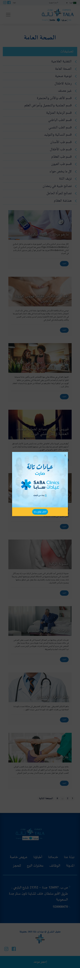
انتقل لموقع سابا (40, 512)
